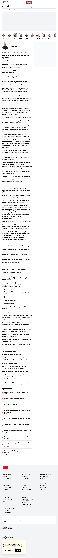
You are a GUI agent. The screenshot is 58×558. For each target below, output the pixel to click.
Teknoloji (52, 7)
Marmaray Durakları (26, 494)
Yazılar (7, 6)
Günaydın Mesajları (44, 483)
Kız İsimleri (24, 497)
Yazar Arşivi (17, 9)
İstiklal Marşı (24, 483)
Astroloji (42, 472)
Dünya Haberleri (6, 482)
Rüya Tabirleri (6, 506)
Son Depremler (43, 471)
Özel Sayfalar (10, 9)
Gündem (15, 7)
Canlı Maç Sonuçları (7, 499)
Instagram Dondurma (45, 474)
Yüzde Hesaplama (26, 508)
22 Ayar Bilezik (6, 497)
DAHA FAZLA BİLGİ (8, 550)
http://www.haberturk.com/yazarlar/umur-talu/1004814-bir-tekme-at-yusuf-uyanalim (15, 359)
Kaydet (50, 520)
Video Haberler (6, 503)
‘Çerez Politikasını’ (18, 546)
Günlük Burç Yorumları (27, 489)
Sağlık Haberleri (6, 483)
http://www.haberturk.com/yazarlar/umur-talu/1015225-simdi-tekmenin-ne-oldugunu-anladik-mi (15, 377)
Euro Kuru (24, 472)
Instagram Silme (44, 476)
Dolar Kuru (24, 471)
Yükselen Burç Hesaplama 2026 (29, 506)
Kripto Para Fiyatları (26, 474)
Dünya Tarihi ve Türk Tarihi (9, 508)
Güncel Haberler (6, 476)
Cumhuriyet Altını (7, 495)
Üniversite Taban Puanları (8, 505)
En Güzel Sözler (6, 510)
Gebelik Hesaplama (26, 504)
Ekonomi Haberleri (7, 474)
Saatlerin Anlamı (44, 480)
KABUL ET (18, 550)
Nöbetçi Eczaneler (26, 482)
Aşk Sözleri (42, 482)
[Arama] (2, 2)
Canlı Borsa (24, 476)
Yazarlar (3, 9)
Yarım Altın (42, 489)
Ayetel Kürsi (43, 478)
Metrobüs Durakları (7, 512)
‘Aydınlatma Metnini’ (7, 548)
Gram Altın (42, 485)
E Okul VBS (24, 485)
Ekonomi (21, 7)
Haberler (4, 472)
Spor (32, 7)
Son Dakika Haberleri (7, 471)
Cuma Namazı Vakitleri (27, 480)
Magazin (37, 7)
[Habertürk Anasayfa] (29, 2)
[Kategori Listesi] (56, 2)
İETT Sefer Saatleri (26, 502)
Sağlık (47, 7)
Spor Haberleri (6, 480)
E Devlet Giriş (24, 487)
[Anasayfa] (5, 467)
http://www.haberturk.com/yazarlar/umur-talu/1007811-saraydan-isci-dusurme (14, 367)
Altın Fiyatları (6, 489)
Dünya (27, 7)
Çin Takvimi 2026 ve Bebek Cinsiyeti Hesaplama (28, 500)
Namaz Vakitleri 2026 (26, 478)
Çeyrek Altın (43, 487)
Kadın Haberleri (6, 485)
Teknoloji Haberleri (7, 487)
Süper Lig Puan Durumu (8, 501)
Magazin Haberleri (7, 478)
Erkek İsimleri (24, 495)
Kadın (42, 7)
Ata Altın (4, 494)
